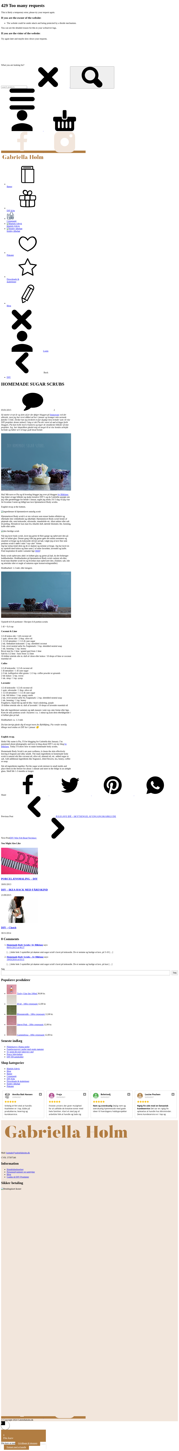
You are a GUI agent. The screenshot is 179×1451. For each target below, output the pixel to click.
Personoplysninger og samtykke (21, 1172)
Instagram (54, 415)
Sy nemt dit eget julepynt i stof (20, 1052)
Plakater (10, 1086)
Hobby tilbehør (13, 1084)
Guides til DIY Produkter (18, 1177)
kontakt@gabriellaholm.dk (18, 1153)
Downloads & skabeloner (18, 1081)
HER (37, 551)
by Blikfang (63, 494)
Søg (3, 969)
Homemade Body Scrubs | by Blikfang (25, 945)
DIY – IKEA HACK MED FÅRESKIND (24, 889)
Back (45, 372)
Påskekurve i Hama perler (18, 1047)
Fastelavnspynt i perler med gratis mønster (25, 1049)
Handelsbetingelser (15, 1169)
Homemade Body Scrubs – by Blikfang (25, 957)
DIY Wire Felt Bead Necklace (23, 838)
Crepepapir (12, 1076)
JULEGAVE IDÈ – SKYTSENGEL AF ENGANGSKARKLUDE (85, 816)
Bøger (9, 1074)
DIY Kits (11, 1079)
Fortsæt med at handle (16, 1447)
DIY (9, 377)
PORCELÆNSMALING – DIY (19, 878)
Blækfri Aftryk (13, 1069)
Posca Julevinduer (15, 1054)
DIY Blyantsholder (15, 1057)
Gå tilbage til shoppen (27, 1443)
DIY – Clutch (8, 927)
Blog (9, 1071)
